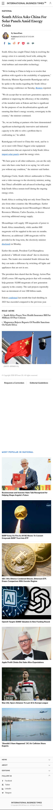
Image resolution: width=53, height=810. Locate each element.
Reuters (39, 87)
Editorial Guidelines (39, 383)
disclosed (6, 243)
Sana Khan (18, 33)
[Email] (28, 43)
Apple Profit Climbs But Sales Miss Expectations (23, 662)
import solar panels (10, 154)
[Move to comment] (33, 43)
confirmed (13, 297)
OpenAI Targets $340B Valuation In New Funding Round (26, 622)
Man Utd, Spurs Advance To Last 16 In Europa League (25, 703)
